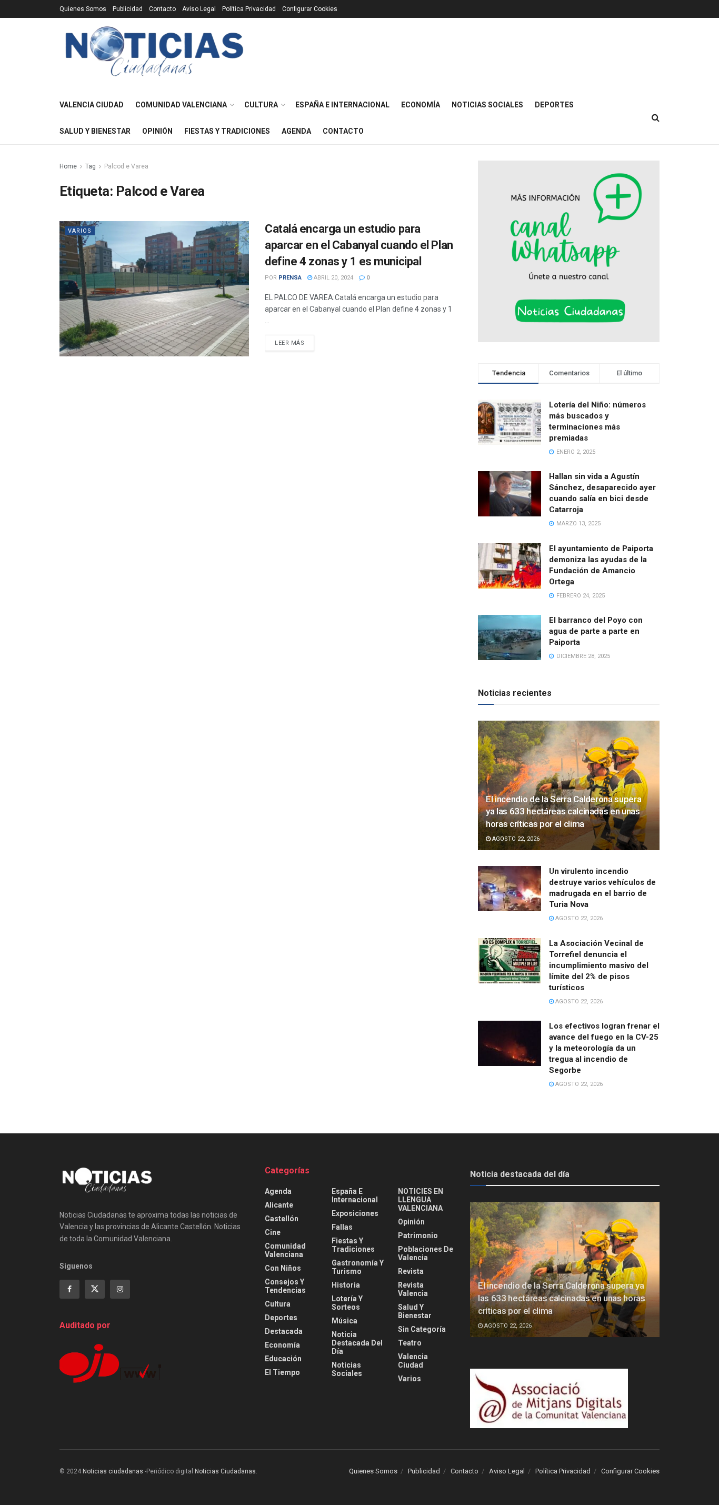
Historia (346, 1285)
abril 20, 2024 (332, 277)
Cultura (261, 105)
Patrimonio (418, 1235)
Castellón (281, 1218)
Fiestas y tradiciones (227, 131)
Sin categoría (422, 1329)
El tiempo (282, 1372)
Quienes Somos (82, 9)
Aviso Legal (199, 9)
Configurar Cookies (309, 9)
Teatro (410, 1343)
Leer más (294, 342)
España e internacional (342, 105)
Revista (411, 1271)
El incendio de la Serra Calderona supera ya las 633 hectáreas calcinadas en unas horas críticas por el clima (563, 812)
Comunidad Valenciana (181, 105)
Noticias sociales (487, 105)
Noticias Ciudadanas (225, 1471)
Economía (420, 105)
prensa (290, 277)
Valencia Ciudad (91, 105)
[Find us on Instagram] (120, 1289)
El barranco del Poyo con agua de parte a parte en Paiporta (596, 631)
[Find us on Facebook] (69, 1289)
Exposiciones (355, 1213)
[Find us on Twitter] (95, 1289)
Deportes (554, 105)
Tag (90, 166)
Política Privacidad (249, 9)
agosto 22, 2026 (515, 838)
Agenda (296, 131)
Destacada (284, 1331)
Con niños (283, 1268)
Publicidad (128, 9)
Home (68, 166)
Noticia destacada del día (357, 1343)
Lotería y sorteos (347, 1302)
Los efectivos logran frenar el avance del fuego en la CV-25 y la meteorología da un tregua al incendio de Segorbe (604, 1048)
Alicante (279, 1205)
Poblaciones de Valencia (425, 1253)
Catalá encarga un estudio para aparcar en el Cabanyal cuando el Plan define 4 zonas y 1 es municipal (359, 245)
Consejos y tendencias (285, 1286)
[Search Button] (656, 118)
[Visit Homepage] (154, 55)
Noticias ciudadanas (113, 1471)
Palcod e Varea (126, 166)
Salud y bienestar (95, 131)
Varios (80, 230)
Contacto (162, 9)
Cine (273, 1232)
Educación (283, 1358)
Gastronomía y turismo (358, 1267)
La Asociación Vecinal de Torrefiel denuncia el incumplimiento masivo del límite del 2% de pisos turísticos (598, 965)
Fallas (342, 1227)
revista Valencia (413, 1289)
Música (344, 1321)
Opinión (157, 131)
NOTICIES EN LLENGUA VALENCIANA (420, 1199)
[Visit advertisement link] (569, 251)
